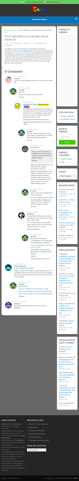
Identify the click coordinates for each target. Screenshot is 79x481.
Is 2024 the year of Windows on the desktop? (65, 349)
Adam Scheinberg (68, 478)
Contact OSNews (35, 437)
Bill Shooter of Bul (30, 104)
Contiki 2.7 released (66, 235)
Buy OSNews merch (68, 119)
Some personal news (66, 403)
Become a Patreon (67, 116)
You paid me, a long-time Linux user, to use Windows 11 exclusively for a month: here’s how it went (67, 279)
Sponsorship (33, 427)
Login (63, 162)
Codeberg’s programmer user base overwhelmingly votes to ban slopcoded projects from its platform (67, 260)
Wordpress (20, 440)
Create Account (66, 159)
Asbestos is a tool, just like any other (67, 294)
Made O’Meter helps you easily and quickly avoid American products (67, 376)
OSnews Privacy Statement (11, 424)
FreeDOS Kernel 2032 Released (66, 191)
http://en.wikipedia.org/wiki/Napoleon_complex (46, 197)
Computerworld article (22, 53)
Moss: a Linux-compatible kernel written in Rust (65, 212)
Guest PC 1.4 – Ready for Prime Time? (66, 201)
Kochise (22, 90)
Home (8, 30)
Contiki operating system (24, 49)
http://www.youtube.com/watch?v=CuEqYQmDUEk (35, 294)
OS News (15, 30)
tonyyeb (17, 78)
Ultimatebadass (20, 266)
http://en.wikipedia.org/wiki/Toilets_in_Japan (33, 289)
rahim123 (17, 304)
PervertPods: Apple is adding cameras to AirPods (66, 323)
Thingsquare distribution (12, 51)
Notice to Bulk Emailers (37, 434)
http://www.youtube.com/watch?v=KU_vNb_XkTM (35, 291)
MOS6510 (30, 214)
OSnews (4, 478)
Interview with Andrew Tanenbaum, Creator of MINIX (67, 225)
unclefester (35, 147)
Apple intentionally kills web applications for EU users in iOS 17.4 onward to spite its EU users (67, 362)
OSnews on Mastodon (37, 431)
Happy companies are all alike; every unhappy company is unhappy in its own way (67, 308)
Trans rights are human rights (39, 440)
